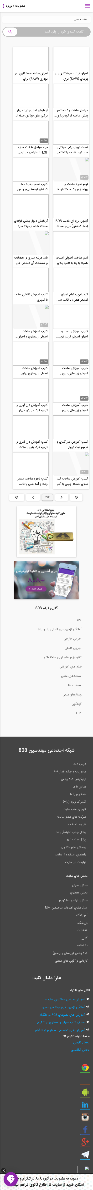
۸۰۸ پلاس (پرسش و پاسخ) (70, 953)
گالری (84, 938)
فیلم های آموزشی (70, 666)
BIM (79, 620)
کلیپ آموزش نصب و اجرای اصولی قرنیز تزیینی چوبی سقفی (72, 334)
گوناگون (77, 704)
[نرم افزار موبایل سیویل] (85, 1094)
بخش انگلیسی (80, 1049)
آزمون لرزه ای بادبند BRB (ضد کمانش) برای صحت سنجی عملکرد (72, 223)
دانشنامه (82, 945)
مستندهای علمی (71, 676)
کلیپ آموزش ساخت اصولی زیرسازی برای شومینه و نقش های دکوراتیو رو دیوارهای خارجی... (75, 407)
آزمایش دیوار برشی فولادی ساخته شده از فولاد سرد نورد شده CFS (31, 223)
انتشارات (82, 930)
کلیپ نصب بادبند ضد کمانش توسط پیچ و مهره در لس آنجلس (32, 187)
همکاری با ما (78, 794)
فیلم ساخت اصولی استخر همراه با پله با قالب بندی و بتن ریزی (71, 260)
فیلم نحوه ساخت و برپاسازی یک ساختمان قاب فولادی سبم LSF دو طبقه (71, 187)
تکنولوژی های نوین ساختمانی (63, 657)
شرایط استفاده (77, 824)
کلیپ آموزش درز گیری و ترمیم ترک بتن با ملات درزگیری (32, 444)
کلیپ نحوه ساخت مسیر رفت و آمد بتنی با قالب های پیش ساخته (32, 481)
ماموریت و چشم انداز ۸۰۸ (70, 771)
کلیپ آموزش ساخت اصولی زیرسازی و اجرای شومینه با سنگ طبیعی (33, 334)
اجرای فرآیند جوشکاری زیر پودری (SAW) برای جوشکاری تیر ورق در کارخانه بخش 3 (71, 76)
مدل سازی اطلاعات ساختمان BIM (66, 907)
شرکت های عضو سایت (71, 817)
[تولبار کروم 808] (85, 1069)
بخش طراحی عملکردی (73, 900)
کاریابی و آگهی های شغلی (71, 961)
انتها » (17, 497)
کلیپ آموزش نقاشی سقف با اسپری (31, 297)
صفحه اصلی (80, 19)
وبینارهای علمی (72, 694)
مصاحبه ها (75, 685)
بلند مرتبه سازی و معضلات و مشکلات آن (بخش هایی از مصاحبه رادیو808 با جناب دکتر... (31, 260)
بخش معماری (79, 892)
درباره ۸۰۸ (79, 764)
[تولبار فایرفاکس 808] (85, 1081)
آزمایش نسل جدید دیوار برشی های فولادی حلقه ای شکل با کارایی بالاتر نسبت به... (31, 113)
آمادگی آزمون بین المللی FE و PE (60, 629)
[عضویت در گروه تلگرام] (85, 1156)
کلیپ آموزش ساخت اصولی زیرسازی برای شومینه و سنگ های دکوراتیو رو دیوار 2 (75, 371)
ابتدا (76, 497)
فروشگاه (83, 923)
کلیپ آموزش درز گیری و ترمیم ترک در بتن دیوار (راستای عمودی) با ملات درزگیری (32, 407)
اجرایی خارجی (73, 638)
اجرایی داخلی (73, 648)
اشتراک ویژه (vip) (74, 801)
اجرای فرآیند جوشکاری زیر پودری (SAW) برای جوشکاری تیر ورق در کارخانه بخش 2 (31, 76)
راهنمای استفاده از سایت (70, 854)
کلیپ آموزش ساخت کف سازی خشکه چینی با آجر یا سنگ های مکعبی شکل (71, 481)
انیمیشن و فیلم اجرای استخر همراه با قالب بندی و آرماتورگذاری (72, 297)
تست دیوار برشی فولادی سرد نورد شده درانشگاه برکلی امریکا (72, 150)
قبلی (61, 497)
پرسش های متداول (73, 847)
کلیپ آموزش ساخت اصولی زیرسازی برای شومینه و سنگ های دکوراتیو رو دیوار (35, 371)
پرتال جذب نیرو (76, 839)
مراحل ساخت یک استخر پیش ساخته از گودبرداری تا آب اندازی (72, 113)
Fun (79, 713)
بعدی (33, 497)
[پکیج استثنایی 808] (46, 556)
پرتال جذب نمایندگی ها (71, 832)
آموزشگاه (82, 915)
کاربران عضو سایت (74, 809)
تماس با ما (79, 786)
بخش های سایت (77, 876)
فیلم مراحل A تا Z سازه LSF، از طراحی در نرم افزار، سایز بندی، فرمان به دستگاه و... (32, 150)
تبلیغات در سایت (75, 862)
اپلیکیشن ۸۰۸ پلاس (73, 779)
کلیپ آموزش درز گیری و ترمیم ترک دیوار (72, 444)
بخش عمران (80, 885)
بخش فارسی (81, 1042)
